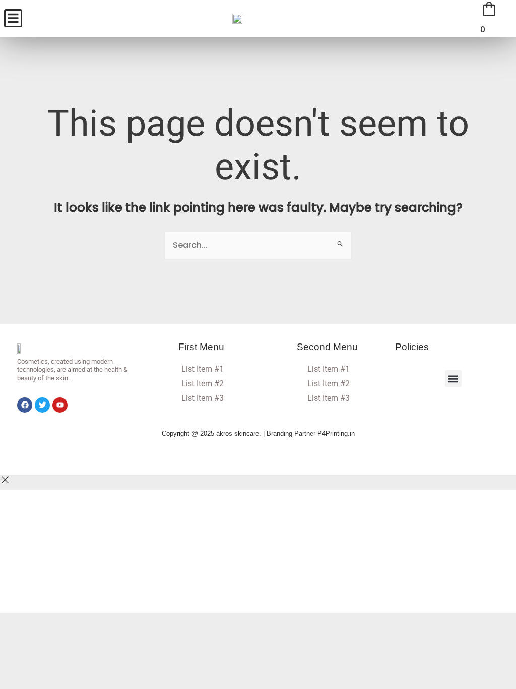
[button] (453, 378)
